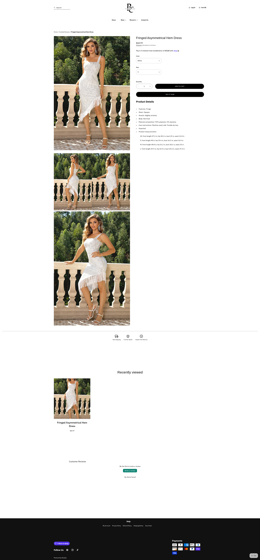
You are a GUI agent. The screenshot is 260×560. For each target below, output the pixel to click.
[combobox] (62, 7)
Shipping (138, 45)
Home (56, 32)
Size (137, 67)
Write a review (130, 471)
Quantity (139, 82)
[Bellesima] (130, 7)
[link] (122, 20)
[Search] (55, 7)
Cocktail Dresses (64, 32)
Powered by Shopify (60, 558)
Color (138, 56)
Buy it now (170, 94)
